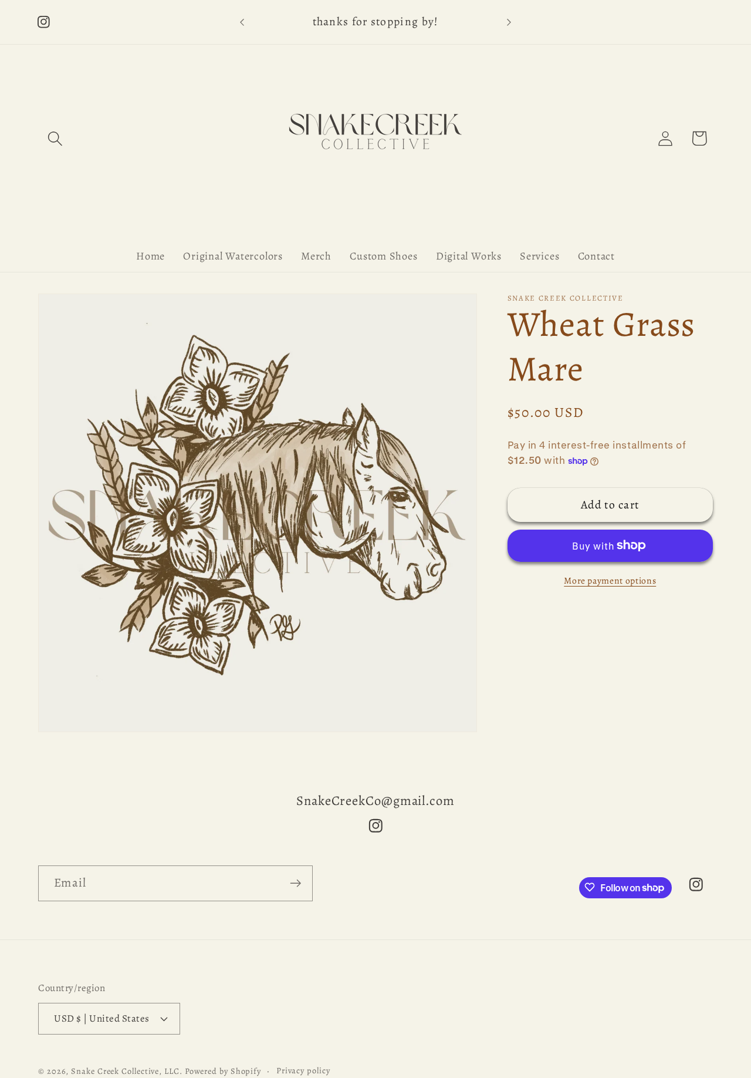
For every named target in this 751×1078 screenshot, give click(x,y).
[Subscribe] (295, 883)
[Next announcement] (509, 22)
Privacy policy (303, 1070)
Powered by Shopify (223, 1071)
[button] (55, 138)
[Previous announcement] (242, 22)
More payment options (610, 580)
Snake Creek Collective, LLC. (126, 1071)
